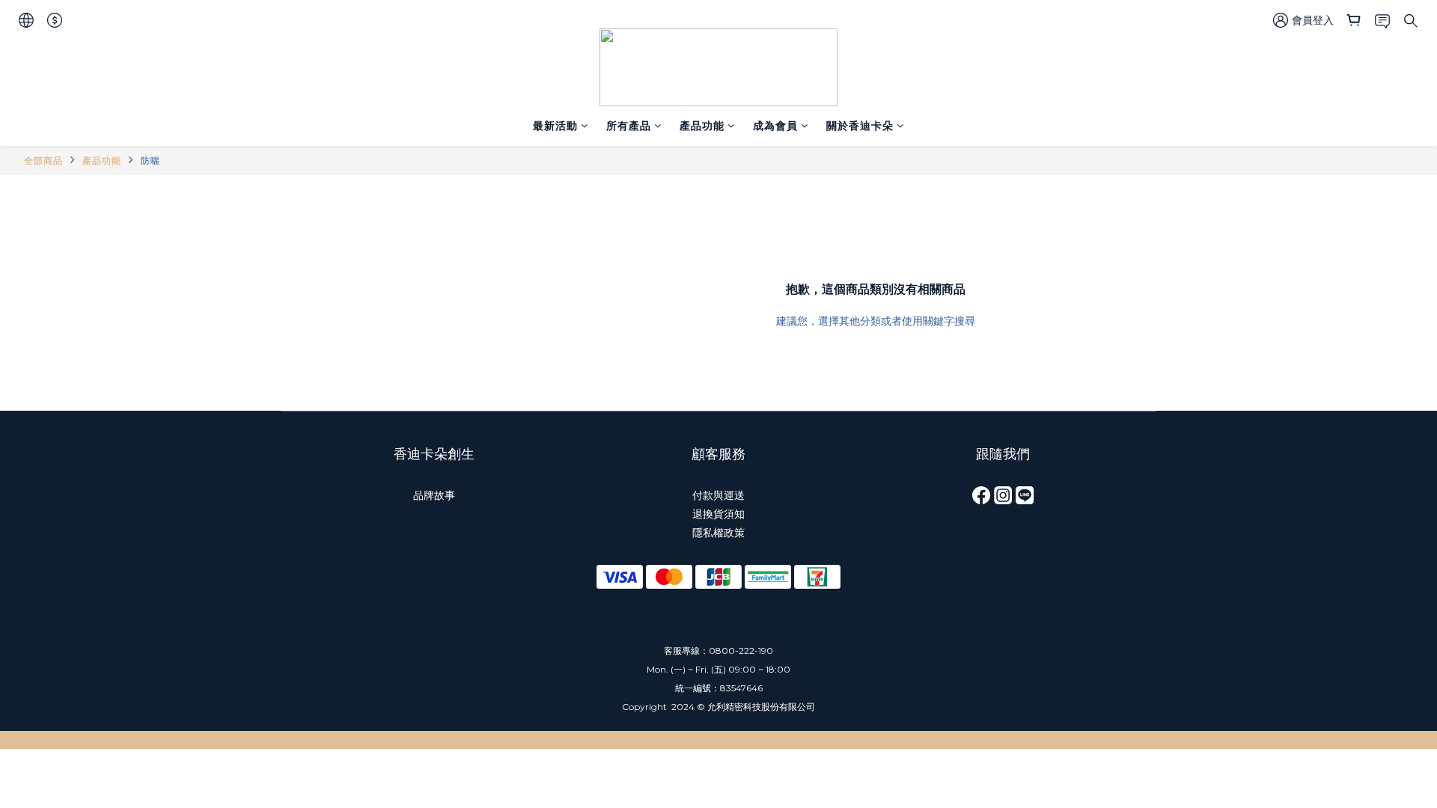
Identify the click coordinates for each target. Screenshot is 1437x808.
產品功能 (702, 125)
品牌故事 (434, 495)
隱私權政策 (718, 532)
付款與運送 (718, 495)
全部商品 (43, 160)
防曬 (150, 160)
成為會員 (775, 125)
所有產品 (628, 125)
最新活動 (555, 125)
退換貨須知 (718, 514)
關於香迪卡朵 (860, 125)
